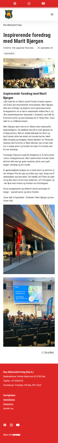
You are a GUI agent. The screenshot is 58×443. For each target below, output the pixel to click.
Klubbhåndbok (9, 399)
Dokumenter (8, 404)
